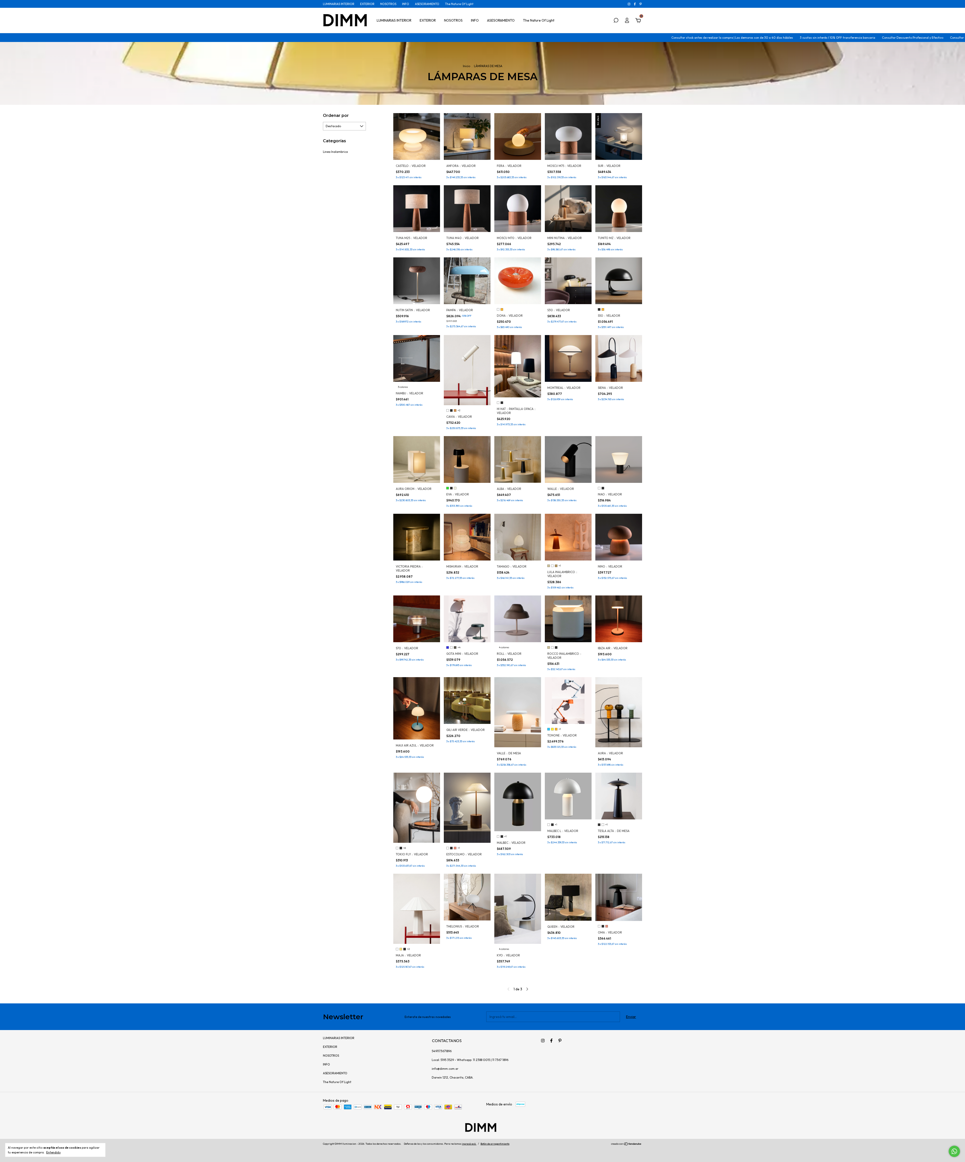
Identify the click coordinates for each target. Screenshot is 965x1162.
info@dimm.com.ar (445, 1069)
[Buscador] (615, 21)
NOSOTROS (388, 4)
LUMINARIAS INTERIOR (338, 4)
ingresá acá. (469, 1143)
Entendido (53, 1152)
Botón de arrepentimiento (494, 1143)
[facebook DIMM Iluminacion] (635, 4)
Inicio (466, 66)
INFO (405, 4)
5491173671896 (442, 1051)
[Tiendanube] (626, 1144)
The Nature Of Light (459, 4)
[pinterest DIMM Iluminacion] (640, 4)
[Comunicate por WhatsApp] (954, 1151)
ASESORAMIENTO (427, 4)
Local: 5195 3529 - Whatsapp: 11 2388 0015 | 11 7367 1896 (470, 1060)
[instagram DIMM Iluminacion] (629, 4)
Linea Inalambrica (335, 152)
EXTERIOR (367, 4)
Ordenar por (336, 115)
